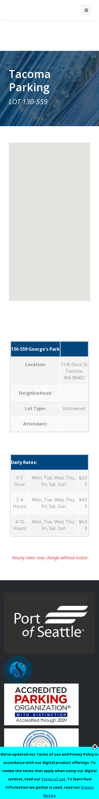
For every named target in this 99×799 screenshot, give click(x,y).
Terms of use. (54, 778)
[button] (49, 218)
